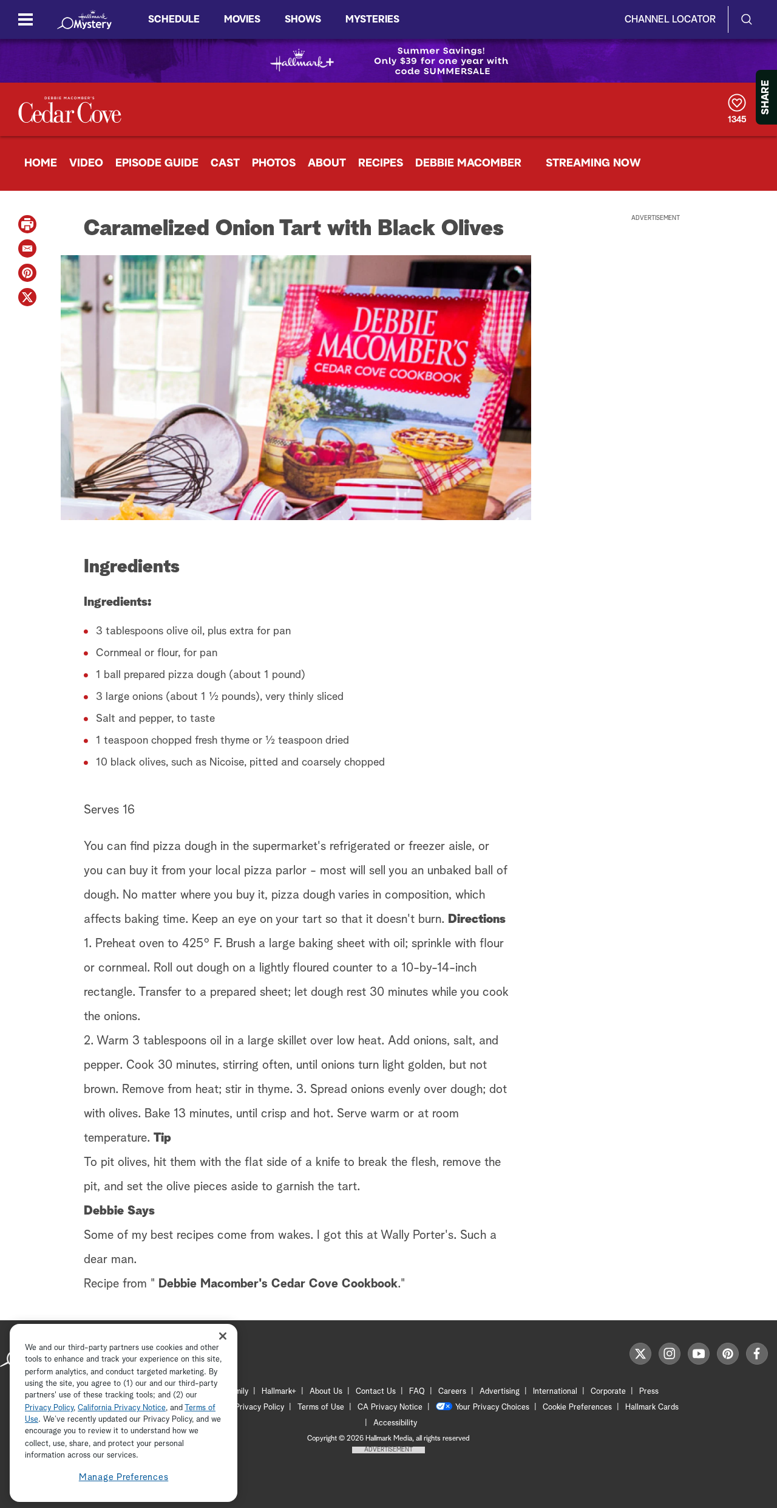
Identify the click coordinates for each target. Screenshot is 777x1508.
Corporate (608, 1392)
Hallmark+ (279, 1392)
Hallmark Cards (652, 1407)
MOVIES (242, 19)
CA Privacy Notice (390, 1407)
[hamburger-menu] (25, 19)
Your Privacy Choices (492, 1407)
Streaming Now (593, 163)
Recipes (380, 163)
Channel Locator (670, 19)
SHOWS (303, 19)
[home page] (84, 19)
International (555, 1392)
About (327, 163)
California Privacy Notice (122, 1408)
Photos (274, 163)
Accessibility (395, 1423)
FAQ (417, 1392)
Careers (452, 1392)
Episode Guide (156, 163)
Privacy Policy (259, 1407)
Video (86, 163)
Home (40, 163)
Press (649, 1392)
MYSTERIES (372, 19)
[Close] (222, 1336)
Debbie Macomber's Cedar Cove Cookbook (278, 1284)
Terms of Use (320, 1407)
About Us (326, 1392)
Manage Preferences (124, 1477)
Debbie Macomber (468, 163)
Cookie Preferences (577, 1407)
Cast (225, 163)
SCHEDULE (174, 19)
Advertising (500, 1392)
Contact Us (376, 1392)
